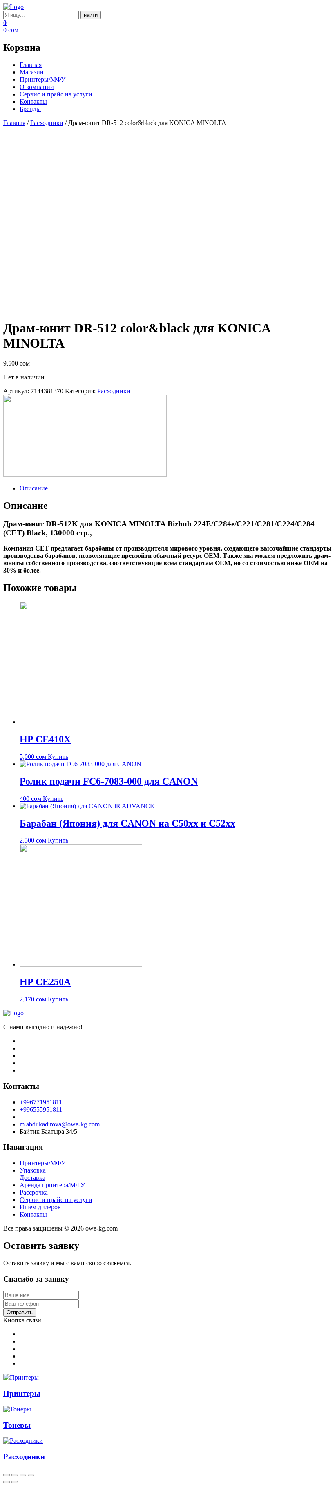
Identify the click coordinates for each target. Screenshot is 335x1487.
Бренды (30, 108)
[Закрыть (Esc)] (6, 1475)
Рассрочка (34, 1192)
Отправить (20, 1312)
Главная (31, 64)
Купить (58, 756)
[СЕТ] (85, 474)
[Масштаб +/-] (31, 1475)
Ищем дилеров (40, 1207)
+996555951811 (41, 1109)
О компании (37, 86)
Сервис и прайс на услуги (56, 94)
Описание (34, 488)
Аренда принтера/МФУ (52, 1185)
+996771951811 (41, 1102)
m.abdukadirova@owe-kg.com (60, 1124)
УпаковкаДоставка (33, 1174)
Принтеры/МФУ (42, 79)
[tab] (176, 488)
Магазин (32, 72)
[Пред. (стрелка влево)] (6, 1482)
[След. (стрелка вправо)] (14, 1482)
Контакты (33, 101)
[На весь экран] (23, 1475)
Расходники (46, 122)
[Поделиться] (14, 1475)
